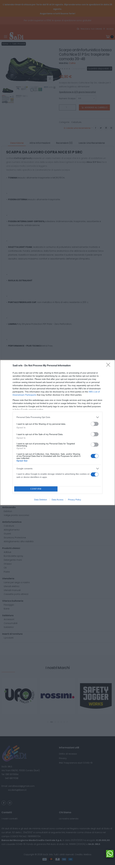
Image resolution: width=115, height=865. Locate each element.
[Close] (109, 366)
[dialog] (57, 432)
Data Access (57, 499)
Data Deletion (40, 499)
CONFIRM (35, 489)
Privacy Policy (74, 499)
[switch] (95, 424)
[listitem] (57, 417)
